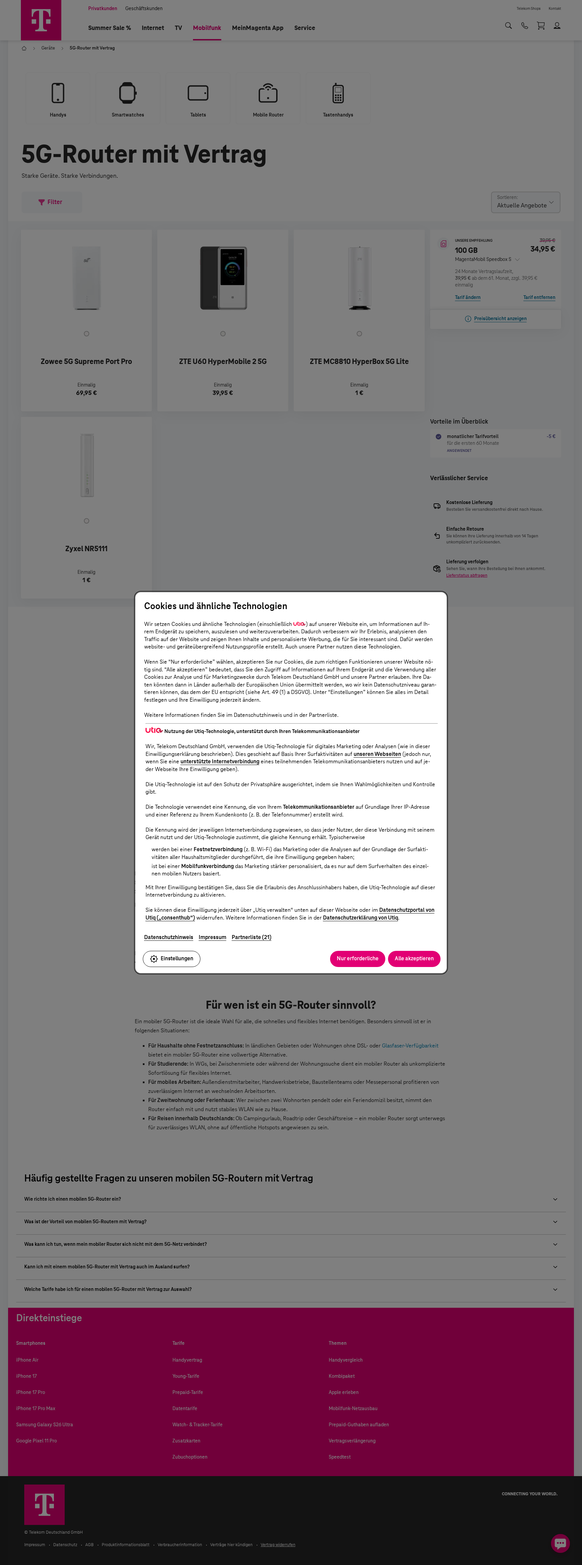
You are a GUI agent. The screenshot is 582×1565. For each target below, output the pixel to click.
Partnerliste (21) (251, 937)
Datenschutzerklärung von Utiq (360, 917)
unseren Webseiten (377, 754)
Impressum (212, 937)
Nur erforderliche (358, 958)
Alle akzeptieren (414, 958)
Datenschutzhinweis (168, 937)
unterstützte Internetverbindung (220, 761)
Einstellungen (177, 958)
